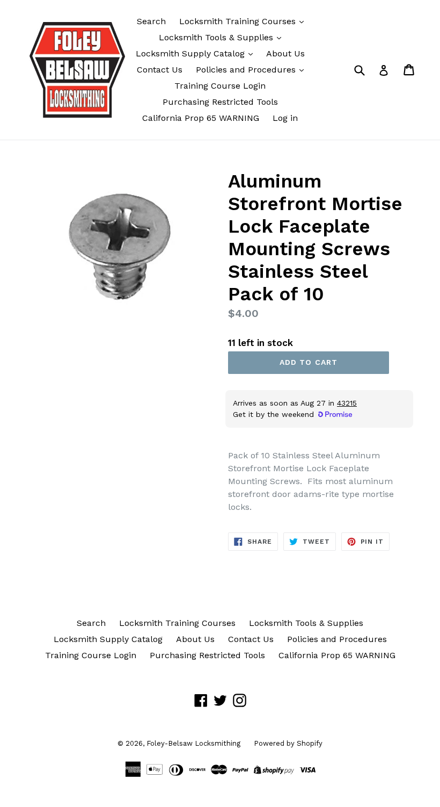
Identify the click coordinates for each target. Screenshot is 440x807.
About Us (285, 53)
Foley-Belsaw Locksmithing (193, 743)
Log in (285, 118)
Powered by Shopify (288, 743)
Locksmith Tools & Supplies (217, 37)
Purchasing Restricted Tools (220, 102)
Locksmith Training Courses (238, 21)
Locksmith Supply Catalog (191, 53)
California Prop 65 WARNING (200, 118)
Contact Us (159, 69)
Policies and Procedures (247, 69)
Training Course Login (220, 86)
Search (151, 21)
